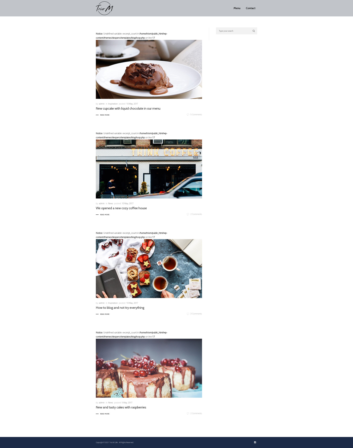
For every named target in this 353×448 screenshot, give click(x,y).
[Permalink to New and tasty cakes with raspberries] (149, 368)
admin (102, 103)
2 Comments (196, 214)
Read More (104, 115)
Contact (250, 8)
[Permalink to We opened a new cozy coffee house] (149, 169)
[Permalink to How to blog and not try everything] (149, 268)
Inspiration (113, 103)
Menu (237, 8)
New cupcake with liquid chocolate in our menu (128, 108)
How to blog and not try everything (120, 308)
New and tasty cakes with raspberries (121, 407)
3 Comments (196, 313)
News (110, 203)
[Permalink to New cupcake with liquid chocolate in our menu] (149, 69)
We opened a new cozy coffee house (121, 208)
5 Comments (196, 114)
